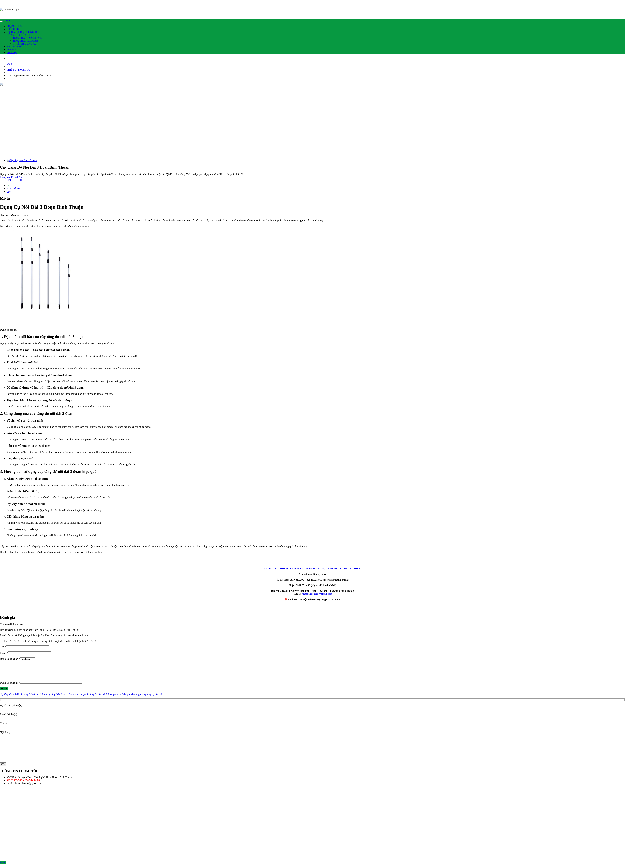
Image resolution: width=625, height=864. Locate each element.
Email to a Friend (9, 177)
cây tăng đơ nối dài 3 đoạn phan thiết (104, 694)
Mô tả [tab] (10, 185)
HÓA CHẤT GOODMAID (27, 37)
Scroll (3, 862)
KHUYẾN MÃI (15, 46)
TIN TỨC (12, 49)
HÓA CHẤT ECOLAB (25, 40)
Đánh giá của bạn (10, 658)
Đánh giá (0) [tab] (13, 188)
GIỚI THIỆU (14, 29)
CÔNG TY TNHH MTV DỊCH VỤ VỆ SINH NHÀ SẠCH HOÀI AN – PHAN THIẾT (312, 568)
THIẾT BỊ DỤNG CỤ (25, 43)
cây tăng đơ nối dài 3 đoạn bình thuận (66, 694)
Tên (3, 647)
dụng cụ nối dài (154, 694)
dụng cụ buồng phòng (134, 694)
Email (4, 653)
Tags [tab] (9, 191)
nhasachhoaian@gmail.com (317, 593)
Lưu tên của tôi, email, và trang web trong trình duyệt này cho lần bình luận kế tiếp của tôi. (50, 641)
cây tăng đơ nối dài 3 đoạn (33, 694)
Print (20, 177)
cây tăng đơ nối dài (10, 694)
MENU (7, 20)
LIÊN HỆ (12, 52)
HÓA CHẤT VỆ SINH (19, 34)
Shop (9, 63)
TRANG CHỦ (14, 26)
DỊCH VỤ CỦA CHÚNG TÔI (23, 32)
